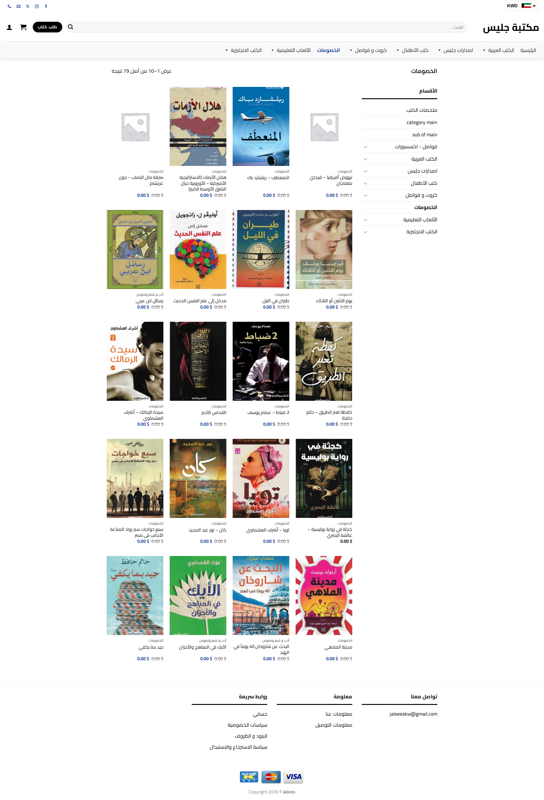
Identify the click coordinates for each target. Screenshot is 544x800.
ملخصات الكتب (421, 110)
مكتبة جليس (511, 27)
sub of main (424, 134)
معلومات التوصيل (333, 724)
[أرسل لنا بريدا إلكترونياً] (18, 6)
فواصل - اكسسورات (416, 146)
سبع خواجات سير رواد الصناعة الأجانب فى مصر (136, 532)
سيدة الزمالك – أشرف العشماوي (143, 415)
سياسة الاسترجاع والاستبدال (238, 747)
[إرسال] (70, 27)
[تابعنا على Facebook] (45, 6)
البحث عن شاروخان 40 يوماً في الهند (261, 649)
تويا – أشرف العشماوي (267, 530)
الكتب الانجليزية (246, 50)
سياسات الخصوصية (247, 724)
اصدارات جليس (458, 50)
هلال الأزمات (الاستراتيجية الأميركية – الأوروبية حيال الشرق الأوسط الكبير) (202, 183)
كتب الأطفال (415, 50)
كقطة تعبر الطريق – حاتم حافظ (329, 415)
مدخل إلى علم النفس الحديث (199, 301)
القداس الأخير (213, 413)
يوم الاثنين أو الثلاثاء (334, 301)
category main (422, 122)
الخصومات (328, 50)
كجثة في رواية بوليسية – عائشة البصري (330, 532)
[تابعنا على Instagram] (36, 6)
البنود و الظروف (251, 735)
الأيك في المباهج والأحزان (202, 647)
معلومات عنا (339, 713)
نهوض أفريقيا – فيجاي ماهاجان (331, 180)
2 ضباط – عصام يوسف (268, 413)
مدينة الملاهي (338, 647)
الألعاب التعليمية (294, 50)
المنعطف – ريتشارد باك (268, 178)
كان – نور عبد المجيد (207, 530)
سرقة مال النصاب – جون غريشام (141, 180)
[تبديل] (365, 146)
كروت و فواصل (371, 50)
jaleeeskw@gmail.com (413, 713)
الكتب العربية (501, 50)
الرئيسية (528, 50)
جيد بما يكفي (151, 647)
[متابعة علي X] (27, 6)
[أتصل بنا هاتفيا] (9, 6)
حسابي (260, 713)
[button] (23, 27)
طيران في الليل (276, 301)
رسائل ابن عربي (149, 301)
